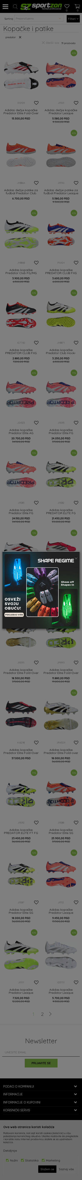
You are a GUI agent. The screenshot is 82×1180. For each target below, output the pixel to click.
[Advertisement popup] (41, 590)
